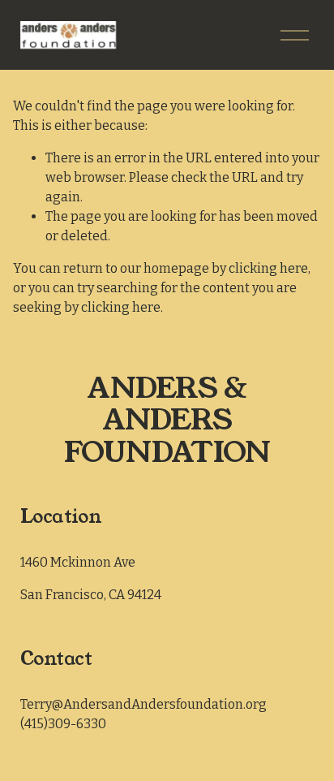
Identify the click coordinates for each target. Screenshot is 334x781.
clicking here (268, 268)
